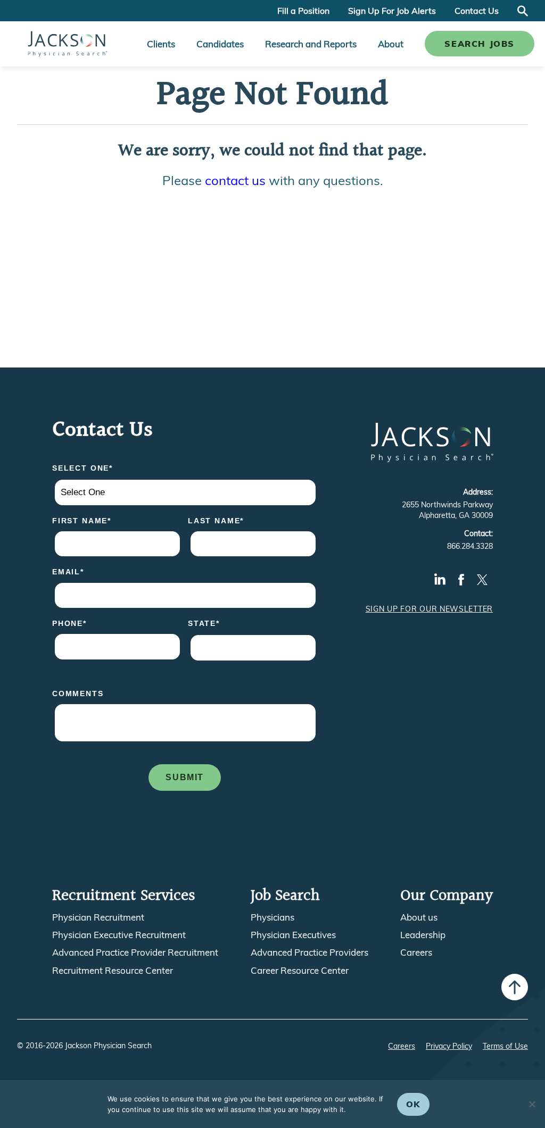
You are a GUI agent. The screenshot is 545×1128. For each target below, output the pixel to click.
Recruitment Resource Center (112, 970)
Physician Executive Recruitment (119, 935)
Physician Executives (293, 935)
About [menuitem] (390, 43)
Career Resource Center (300, 970)
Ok (413, 1104)
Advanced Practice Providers (309, 952)
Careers (416, 952)
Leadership (422, 935)
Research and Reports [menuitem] (311, 43)
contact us (235, 180)
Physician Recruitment (98, 917)
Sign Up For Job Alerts (392, 10)
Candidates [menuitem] (220, 43)
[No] (531, 1104)
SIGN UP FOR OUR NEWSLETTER (429, 609)
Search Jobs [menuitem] (479, 43)
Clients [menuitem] (161, 43)
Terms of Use (505, 1046)
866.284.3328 (470, 546)
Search (522, 10)
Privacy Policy (449, 1046)
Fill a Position (303, 10)
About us (418, 917)
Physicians (272, 917)
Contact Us (477, 10)
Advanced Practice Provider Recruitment (135, 952)
